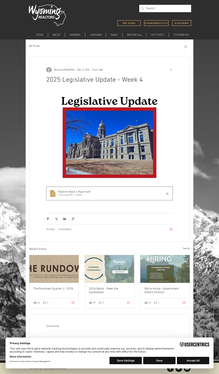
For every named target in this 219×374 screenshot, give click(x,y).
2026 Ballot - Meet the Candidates (103, 290)
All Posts (34, 46)
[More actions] (171, 70)
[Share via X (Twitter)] (56, 218)
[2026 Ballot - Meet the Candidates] (109, 269)
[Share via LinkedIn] (64, 218)
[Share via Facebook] (47, 218)
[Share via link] (73, 218)
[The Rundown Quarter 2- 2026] (54, 269)
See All (186, 248)
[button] (185, 46)
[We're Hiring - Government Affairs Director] (165, 269)
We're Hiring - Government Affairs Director (161, 290)
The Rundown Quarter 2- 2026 (53, 289)
